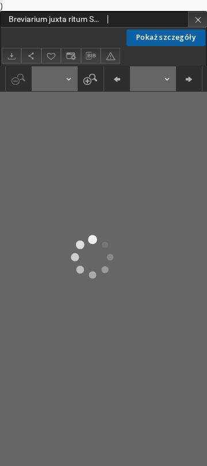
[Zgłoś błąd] (110, 55)
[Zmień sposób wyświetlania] (70, 55)
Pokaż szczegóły (166, 37)
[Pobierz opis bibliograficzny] (91, 56)
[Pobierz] (11, 55)
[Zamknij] (197, 19)
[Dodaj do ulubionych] (51, 55)
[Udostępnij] (31, 55)
